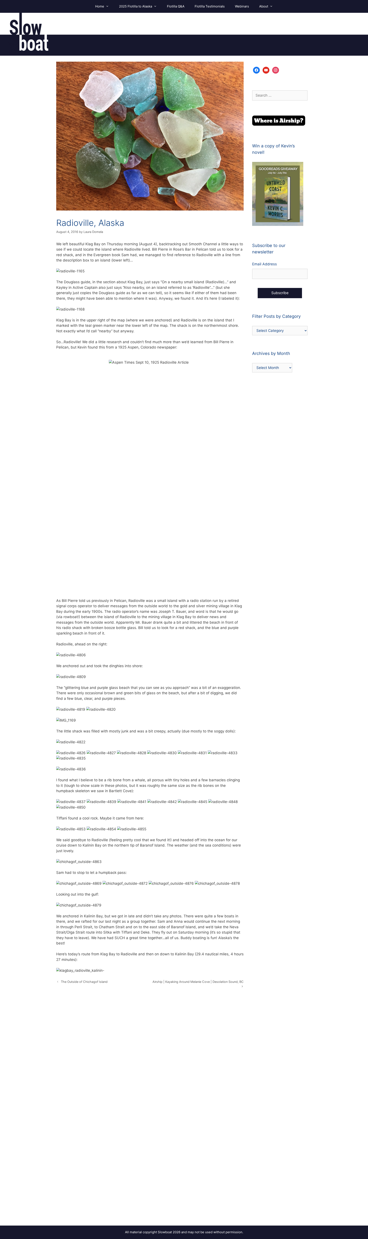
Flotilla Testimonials (210, 6)
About (263, 6)
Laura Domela (93, 232)
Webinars (242, 6)
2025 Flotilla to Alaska (135, 6)
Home (99, 6)
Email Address (264, 264)
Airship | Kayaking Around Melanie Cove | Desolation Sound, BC (198, 981)
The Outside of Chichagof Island (84, 981)
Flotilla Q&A (175, 6)
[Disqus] (150, 1055)
